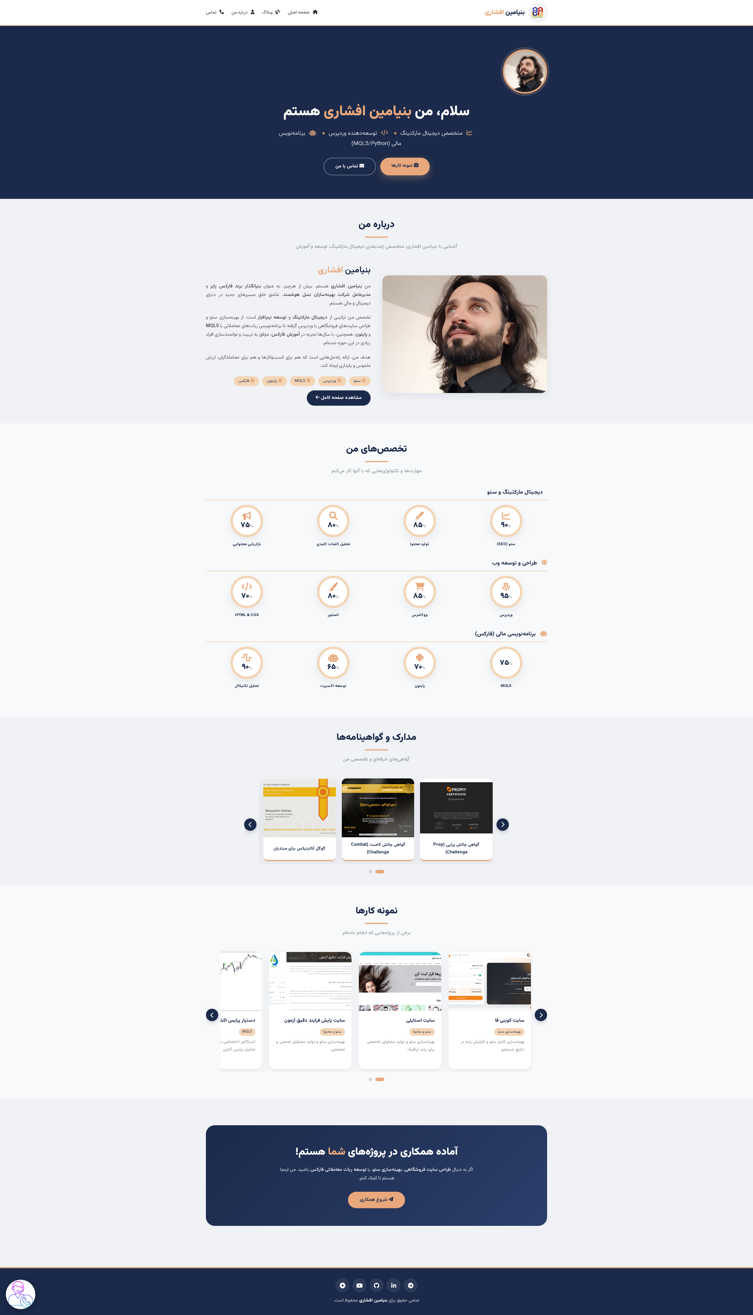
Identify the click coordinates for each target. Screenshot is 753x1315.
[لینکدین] (393, 1285)
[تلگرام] (410, 1285)
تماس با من (347, 166)
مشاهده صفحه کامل (341, 398)
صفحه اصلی (299, 12)
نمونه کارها (403, 165)
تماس (212, 12)
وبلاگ (268, 12)
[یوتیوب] (359, 1285)
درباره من (240, 12)
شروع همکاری (374, 1200)
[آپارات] (342, 1285)
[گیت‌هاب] (376, 1285)
